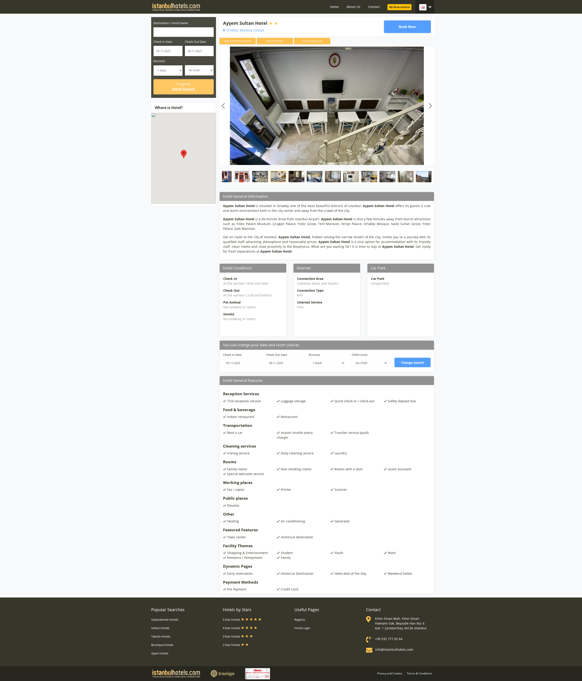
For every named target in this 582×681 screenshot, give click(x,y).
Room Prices (274, 41)
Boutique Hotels (162, 645)
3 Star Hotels (232, 636)
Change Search (412, 362)
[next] (429, 105)
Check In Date (162, 42)
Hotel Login (302, 628)
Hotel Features (312, 41)
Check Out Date (195, 42)
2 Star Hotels (232, 645)
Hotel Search (183, 87)
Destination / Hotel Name (170, 23)
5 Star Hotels (232, 620)
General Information (237, 41)
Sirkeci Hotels (160, 628)
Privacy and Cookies (389, 673)
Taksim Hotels (160, 636)
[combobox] (183, 32)
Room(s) (159, 61)
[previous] (223, 105)
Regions (299, 620)
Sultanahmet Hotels (164, 620)
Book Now (407, 26)
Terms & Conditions (419, 673)
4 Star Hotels (232, 628)
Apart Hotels (159, 653)
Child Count (360, 355)
